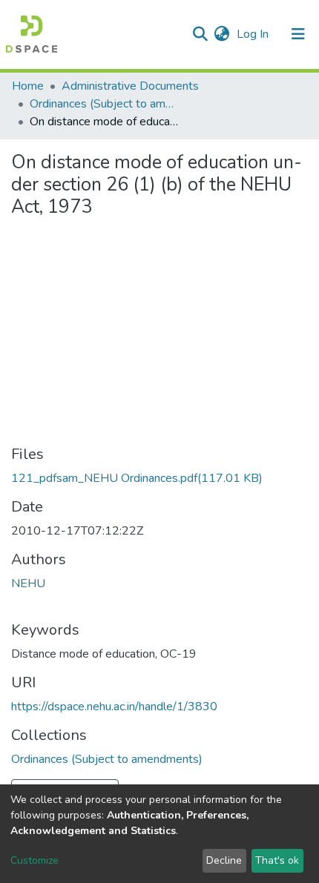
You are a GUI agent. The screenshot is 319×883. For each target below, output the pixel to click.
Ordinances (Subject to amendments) (104, 104)
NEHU (28, 583)
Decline (224, 860)
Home (28, 86)
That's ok (277, 860)
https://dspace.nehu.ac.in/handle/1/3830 (114, 706)
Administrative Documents (130, 86)
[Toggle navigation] (298, 34)
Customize (34, 860)
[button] (221, 34)
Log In (254, 34)
